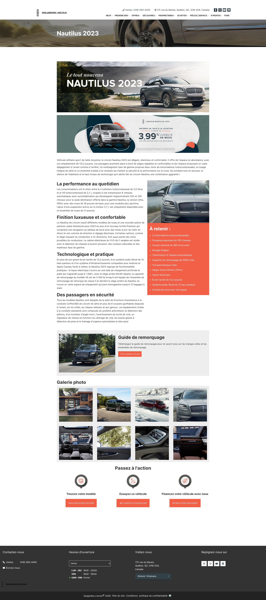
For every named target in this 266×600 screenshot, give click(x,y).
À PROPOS (216, 15)
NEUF (108, 15)
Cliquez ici (160, 2)
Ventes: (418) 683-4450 (137, 9)
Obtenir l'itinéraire (147, 576)
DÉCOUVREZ (149, 15)
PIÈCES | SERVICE (198, 15)
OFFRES (135, 15)
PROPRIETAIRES (166, 15)
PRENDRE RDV (121, 15)
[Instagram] (220, 10)
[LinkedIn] (229, 10)
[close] (206, 3)
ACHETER (181, 15)
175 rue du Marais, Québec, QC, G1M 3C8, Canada (183, 9)
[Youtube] (224, 10)
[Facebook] (215, 10)
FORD (226, 15)
